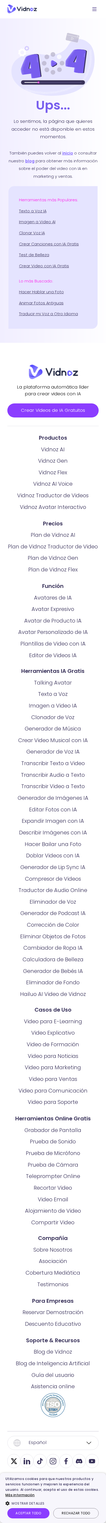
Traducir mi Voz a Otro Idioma (48, 314)
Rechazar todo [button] (76, 1513)
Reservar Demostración (53, 1312)
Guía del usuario (53, 1375)
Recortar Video (53, 1188)
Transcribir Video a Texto (53, 786)
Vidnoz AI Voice (53, 484)
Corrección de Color (53, 925)
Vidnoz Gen (53, 461)
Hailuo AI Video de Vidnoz (53, 994)
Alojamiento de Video (53, 1211)
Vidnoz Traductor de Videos (53, 495)
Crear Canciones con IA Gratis (49, 244)
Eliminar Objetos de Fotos (53, 936)
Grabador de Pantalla (52, 1130)
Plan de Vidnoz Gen (53, 558)
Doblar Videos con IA (53, 855)
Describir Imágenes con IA (53, 832)
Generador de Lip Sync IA (52, 867)
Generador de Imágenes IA (53, 798)
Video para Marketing (53, 1067)
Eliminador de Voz (53, 902)
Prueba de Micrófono (53, 1153)
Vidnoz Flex (53, 472)
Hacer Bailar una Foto (53, 844)
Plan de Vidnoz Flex (53, 569)
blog (30, 161)
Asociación (53, 1261)
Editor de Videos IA (53, 655)
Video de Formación (53, 1044)
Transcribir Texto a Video (53, 763)
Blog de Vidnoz (53, 1352)
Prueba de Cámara (53, 1165)
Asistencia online (53, 1386)
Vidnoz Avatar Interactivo (53, 507)
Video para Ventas (53, 1079)
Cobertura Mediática (53, 1273)
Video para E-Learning (53, 1021)
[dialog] (53, 1498)
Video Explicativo (53, 1033)
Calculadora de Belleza (53, 959)
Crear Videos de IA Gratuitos (53, 410)
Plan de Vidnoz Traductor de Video (53, 546)
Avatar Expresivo (53, 609)
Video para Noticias (53, 1056)
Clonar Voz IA (32, 233)
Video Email (53, 1199)
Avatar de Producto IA (53, 620)
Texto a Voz (53, 694)
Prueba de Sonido (53, 1141)
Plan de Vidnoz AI (53, 535)
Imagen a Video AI (37, 222)
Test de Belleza (34, 255)
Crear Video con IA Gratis (44, 266)
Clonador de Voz (52, 717)
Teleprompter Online (53, 1176)
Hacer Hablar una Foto (41, 292)
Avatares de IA (53, 597)
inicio (67, 153)
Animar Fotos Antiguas (41, 303)
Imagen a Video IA (53, 705)
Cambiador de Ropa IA (53, 948)
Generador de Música (53, 728)
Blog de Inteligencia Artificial (53, 1363)
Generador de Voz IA (53, 751)
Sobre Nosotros (52, 1250)
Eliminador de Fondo (53, 982)
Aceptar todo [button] (28, 1513)
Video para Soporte (53, 1102)
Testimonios (52, 1284)
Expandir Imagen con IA (53, 821)
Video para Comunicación (53, 1090)
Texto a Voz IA (32, 211)
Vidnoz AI (53, 449)
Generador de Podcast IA (53, 913)
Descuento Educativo (53, 1324)
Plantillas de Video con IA (53, 643)
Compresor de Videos (53, 879)
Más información (20, 1495)
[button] (53, 1503)
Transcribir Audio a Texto (53, 775)
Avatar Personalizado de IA (53, 632)
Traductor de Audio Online (52, 890)
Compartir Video (52, 1222)
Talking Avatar (53, 682)
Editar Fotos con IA (53, 809)
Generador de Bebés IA (53, 971)
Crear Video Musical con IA (53, 740)
